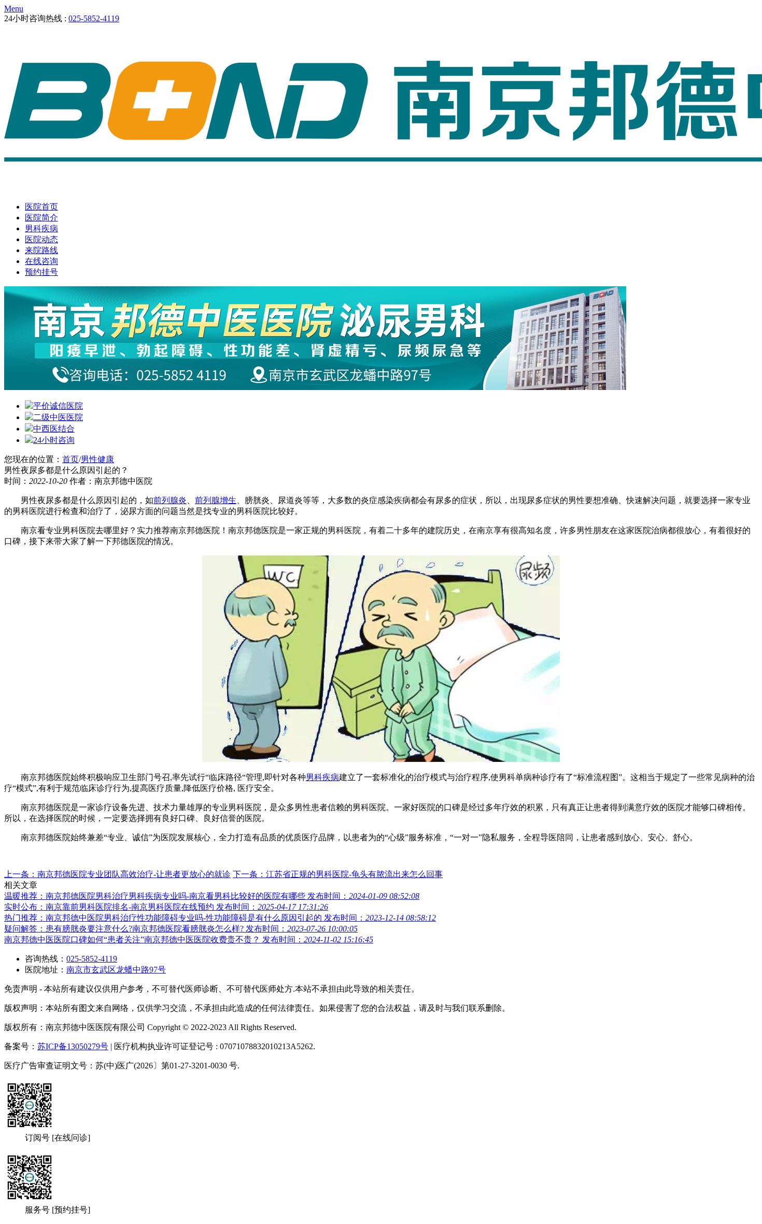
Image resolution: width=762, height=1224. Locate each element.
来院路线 (41, 250)
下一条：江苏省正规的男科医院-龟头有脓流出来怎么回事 (338, 874)
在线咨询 (41, 261)
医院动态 (41, 239)
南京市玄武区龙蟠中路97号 (116, 969)
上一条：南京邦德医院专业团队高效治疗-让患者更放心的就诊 (117, 874)
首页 (70, 459)
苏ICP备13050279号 (72, 1046)
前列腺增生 (215, 500)
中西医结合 (54, 428)
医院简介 (41, 217)
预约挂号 (41, 272)
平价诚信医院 (58, 405)
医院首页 (41, 206)
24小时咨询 (54, 440)
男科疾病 (41, 228)
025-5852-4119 (93, 18)
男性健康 (97, 459)
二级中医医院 (58, 417)
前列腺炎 (170, 500)
